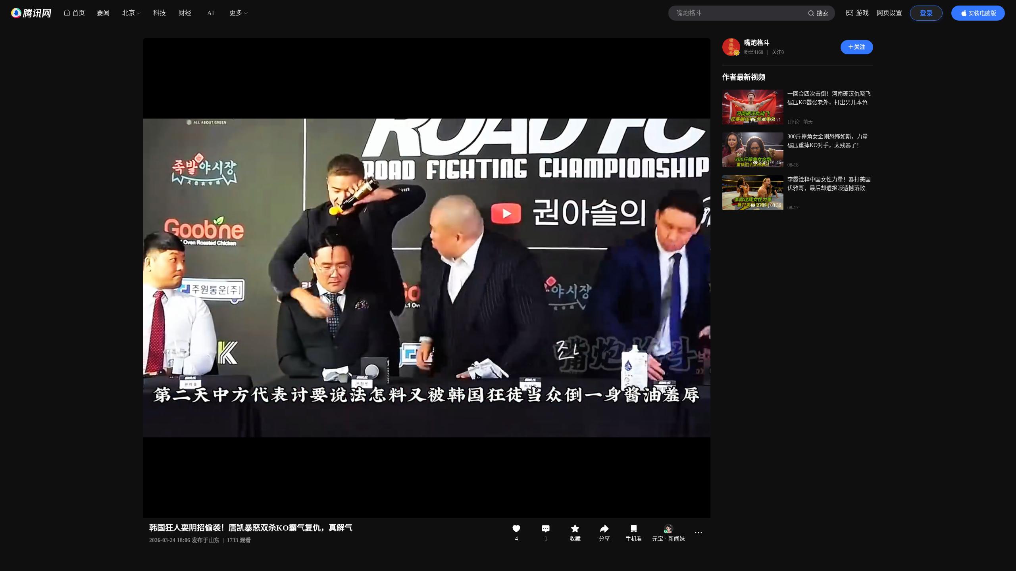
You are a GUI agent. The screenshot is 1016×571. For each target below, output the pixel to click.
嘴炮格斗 (757, 42)
